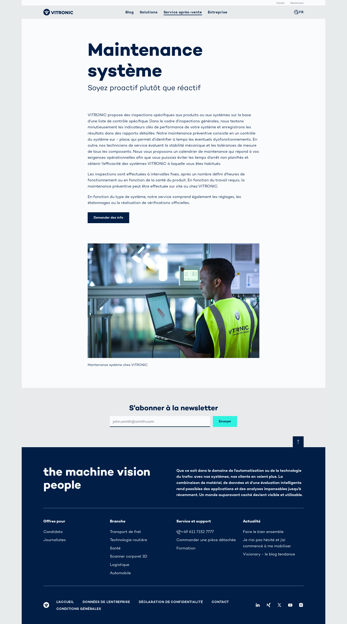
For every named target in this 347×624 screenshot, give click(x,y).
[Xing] (268, 605)
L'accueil (65, 602)
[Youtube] (290, 605)
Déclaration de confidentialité (171, 602)
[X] (279, 605)
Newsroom (297, 3)
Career (280, 3)
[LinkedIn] (257, 605)
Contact (220, 602)
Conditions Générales (78, 609)
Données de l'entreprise (106, 602)
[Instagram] (301, 605)
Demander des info (108, 217)
